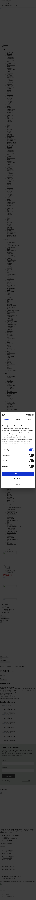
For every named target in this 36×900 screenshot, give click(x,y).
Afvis (18, 484)
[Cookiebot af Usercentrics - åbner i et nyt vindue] (26, 415)
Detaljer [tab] (18, 419)
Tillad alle (18, 474)
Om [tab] (29, 419)
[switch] (31, 455)
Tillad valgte (18, 479)
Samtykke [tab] (6, 419)
